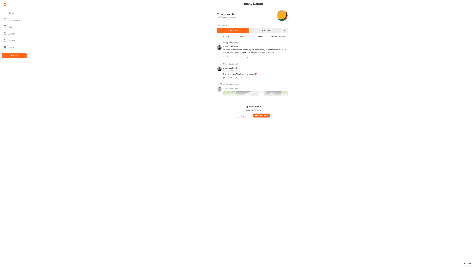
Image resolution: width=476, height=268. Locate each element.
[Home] (5, 5)
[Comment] (231, 78)
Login (243, 115)
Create (14, 55)
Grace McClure (229, 46)
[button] (14, 13)
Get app (468, 263)
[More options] (286, 47)
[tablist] (252, 36)
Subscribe (233, 30)
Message (266, 30)
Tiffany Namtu (228, 42)
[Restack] (236, 78)
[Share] (247, 57)
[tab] (226, 36)
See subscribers (223, 25)
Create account (261, 115)
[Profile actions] (285, 30)
